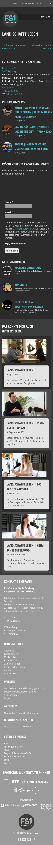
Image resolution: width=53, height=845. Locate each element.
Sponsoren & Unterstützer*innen (26, 772)
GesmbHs (9, 650)
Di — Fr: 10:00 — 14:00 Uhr (17, 726)
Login (7, 698)
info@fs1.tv (15, 3)
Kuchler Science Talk (28, 268)
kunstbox (21, 285)
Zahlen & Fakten (12, 663)
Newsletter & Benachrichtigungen (21, 713)
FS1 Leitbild (10, 657)
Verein (7, 670)
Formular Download (14, 756)
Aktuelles (10, 706)
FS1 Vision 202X (12, 660)
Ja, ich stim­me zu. (16, 243)
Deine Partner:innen (14, 666)
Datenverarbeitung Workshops (20, 691)
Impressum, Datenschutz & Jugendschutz (25, 688)
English (38, 3)
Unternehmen (14, 644)
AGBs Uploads (11, 694)
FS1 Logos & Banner (14, 746)
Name (9, 202)
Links (6, 759)
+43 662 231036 (27, 3)
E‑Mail (9, 212)
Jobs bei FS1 (10, 673)
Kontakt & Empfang (18, 581)
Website (9, 681)
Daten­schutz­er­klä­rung (24, 228)
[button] (44, 17)
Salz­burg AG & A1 (15, 94)
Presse (7, 743)
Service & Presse (15, 736)
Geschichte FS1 (12, 653)
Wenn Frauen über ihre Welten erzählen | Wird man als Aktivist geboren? (33, 112)
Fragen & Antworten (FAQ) (17, 753)
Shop (6, 749)
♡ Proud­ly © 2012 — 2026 (26, 832)
